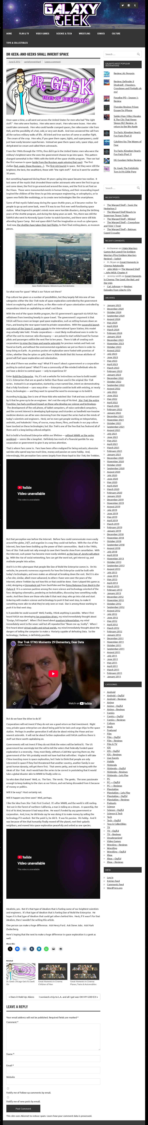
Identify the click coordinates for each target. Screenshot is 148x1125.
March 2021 (113, 447)
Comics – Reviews (116, 719)
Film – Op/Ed (113, 737)
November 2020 (115, 461)
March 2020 (113, 489)
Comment (12, 1022)
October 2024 (114, 312)
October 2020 (114, 464)
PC (108, 778)
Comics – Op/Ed (115, 716)
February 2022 (114, 409)
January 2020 (114, 496)
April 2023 (112, 364)
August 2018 (113, 548)
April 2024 (112, 326)
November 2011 (115, 641)
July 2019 (112, 509)
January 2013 (114, 593)
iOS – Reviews (114, 754)
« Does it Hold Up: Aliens (21, 996)
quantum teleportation (67, 620)
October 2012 (114, 603)
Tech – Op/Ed (114, 820)
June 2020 (112, 478)
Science (111, 806)
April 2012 (112, 624)
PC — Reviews (114, 785)
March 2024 (113, 329)
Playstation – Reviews (118, 799)
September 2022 (115, 385)
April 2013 (112, 582)
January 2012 (114, 634)
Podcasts (111, 802)
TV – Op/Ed (113, 830)
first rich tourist (58, 165)
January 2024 (114, 336)
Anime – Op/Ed (115, 705)
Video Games (42, 33)
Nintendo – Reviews (117, 771)
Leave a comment (53, 61)
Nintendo (112, 764)
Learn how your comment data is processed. (69, 1115)
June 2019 (112, 513)
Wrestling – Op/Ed (116, 851)
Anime (110, 702)
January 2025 (114, 305)
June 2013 (112, 575)
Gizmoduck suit (32, 585)
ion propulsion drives (47, 616)
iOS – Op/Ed (113, 750)
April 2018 (112, 555)
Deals (110, 726)
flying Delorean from (77, 585)
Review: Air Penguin (124, 73)
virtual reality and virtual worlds (40, 627)
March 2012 (113, 627)
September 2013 (115, 565)
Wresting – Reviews (117, 844)
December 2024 (115, 308)
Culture (116, 33)
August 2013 (113, 568)
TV (108, 827)
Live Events (113, 757)
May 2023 (112, 360)
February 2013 (114, 589)
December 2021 (115, 416)
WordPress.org (114, 887)
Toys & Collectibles (17, 42)
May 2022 (112, 398)
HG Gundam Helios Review (127, 159)
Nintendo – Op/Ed (116, 768)
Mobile (110, 761)
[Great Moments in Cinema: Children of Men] (52, 971)
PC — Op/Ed (113, 782)
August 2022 (113, 388)
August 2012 (113, 610)
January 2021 (114, 454)
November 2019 (115, 502)
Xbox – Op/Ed (114, 858)
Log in (110, 877)
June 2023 (112, 357)
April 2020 (112, 485)
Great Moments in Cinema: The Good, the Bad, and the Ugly (122, 279)
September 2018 (115, 544)
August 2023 (113, 350)
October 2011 (114, 645)
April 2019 (112, 520)
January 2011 (114, 676)
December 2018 (115, 534)
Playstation (113, 789)
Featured (111, 730)
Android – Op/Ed (115, 695)
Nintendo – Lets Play (117, 775)
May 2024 (112, 322)
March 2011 (113, 669)
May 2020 (112, 482)
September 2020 (115, 468)
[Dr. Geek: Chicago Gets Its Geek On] (20, 971)
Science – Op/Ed (115, 809)
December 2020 (115, 457)
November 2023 (115, 343)
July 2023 (112, 353)
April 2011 (112, 666)
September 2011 (115, 648)
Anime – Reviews (116, 709)
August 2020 (113, 471)
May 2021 (112, 440)
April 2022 (112, 402)
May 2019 (112, 516)
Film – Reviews (114, 740)
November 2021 (115, 419)
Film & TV (24, 33)
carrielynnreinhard (32, 61)
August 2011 (113, 652)
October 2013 (114, 561)
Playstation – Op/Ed (117, 796)
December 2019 (115, 499)
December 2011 (115, 638)
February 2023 (114, 371)
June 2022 (112, 395)
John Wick (112, 268)
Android (111, 691)
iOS (109, 747)
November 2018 (115, 537)
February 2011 (114, 673)
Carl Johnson (113, 286)
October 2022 (114, 381)
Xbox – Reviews (115, 861)
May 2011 (112, 662)
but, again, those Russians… (29, 165)
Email (10, 1065)
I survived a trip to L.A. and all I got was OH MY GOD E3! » (68, 996)
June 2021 (112, 437)
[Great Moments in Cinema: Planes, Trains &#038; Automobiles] (84, 971)
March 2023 (113, 367)
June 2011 (112, 659)
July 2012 (112, 614)
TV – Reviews (114, 834)
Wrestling (84, 33)
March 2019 (113, 523)
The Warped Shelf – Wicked (121, 218)
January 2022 (114, 412)
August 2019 (113, 506)
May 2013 (112, 579)
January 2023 (114, 374)
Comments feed (115, 884)
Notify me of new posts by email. (23, 1101)
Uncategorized (114, 837)
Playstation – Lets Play (118, 792)
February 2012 (114, 631)
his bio (23, 396)
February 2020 (114, 492)
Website (10, 1077)
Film (109, 733)
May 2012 (112, 620)
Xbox (109, 855)
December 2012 (115, 596)
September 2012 (115, 607)
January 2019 (114, 530)
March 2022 (113, 405)
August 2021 (113, 430)
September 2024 (115, 315)
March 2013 (113, 586)
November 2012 (115, 600)
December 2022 (115, 378)
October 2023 (114, 346)
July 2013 (112, 572)
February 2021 (114, 450)
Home (9, 33)
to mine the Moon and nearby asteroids (40, 343)
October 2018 (114, 541)
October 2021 (114, 423)
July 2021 (112, 433)
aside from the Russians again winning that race (57, 162)
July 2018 (112, 551)
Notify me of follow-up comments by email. (28, 1092)
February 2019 (114, 527)
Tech (109, 816)
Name (10, 1054)
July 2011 (112, 655)
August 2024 (113, 319)
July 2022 (112, 391)
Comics (101, 33)
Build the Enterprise (23, 376)
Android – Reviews (116, 698)
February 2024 (114, 332)
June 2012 (112, 617)
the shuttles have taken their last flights (37, 224)
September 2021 (115, 426)
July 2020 (112, 475)
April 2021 (112, 444)
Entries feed (113, 880)
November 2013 (115, 558)
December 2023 (115, 339)
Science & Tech (64, 33)
